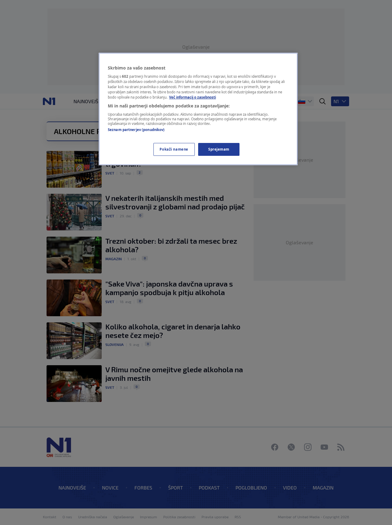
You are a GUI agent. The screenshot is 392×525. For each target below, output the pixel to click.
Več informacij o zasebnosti (192, 97)
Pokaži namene (174, 149)
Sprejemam (218, 149)
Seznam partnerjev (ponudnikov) (136, 129)
